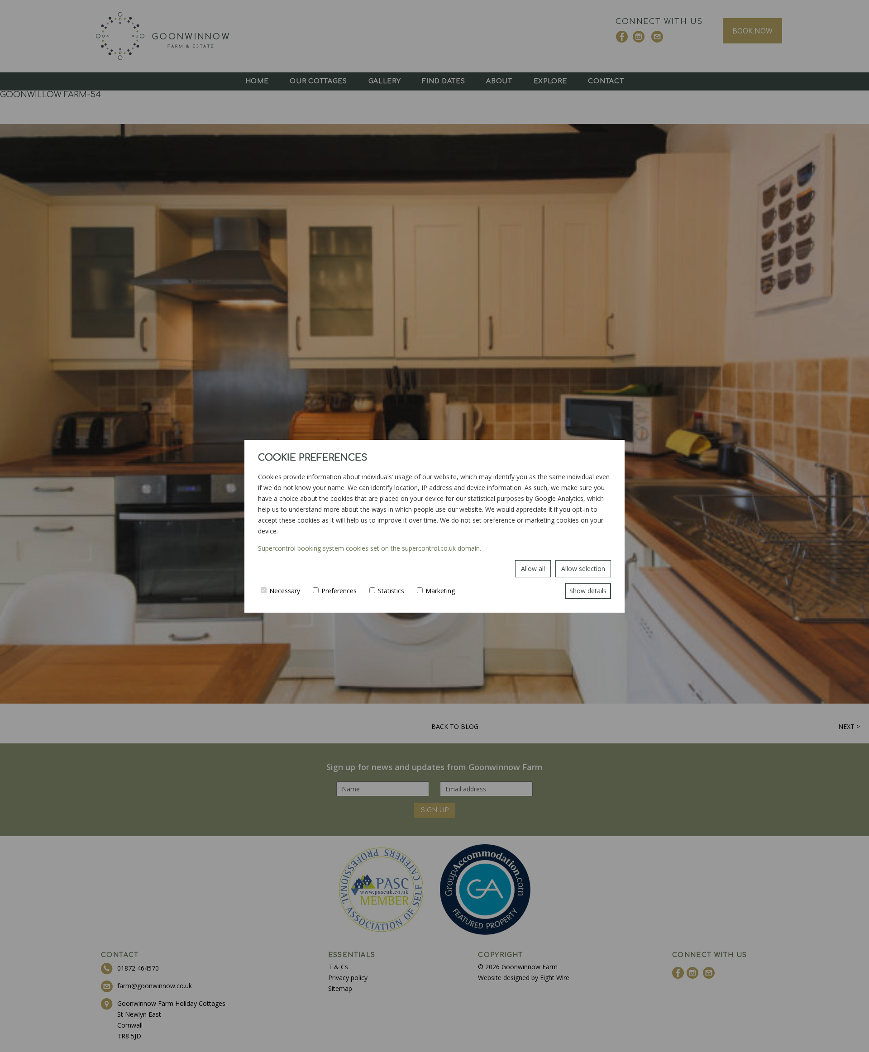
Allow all (533, 568)
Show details (587, 590)
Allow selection (583, 568)
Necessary (284, 590)
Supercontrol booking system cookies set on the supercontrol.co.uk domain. (369, 548)
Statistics (391, 590)
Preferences (339, 590)
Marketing (440, 590)
